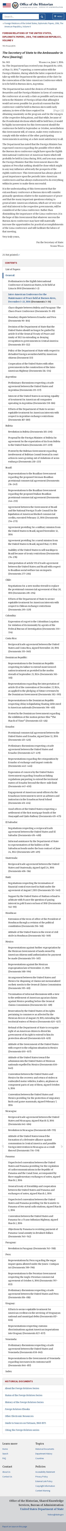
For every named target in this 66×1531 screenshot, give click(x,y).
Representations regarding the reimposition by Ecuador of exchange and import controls (33, 762)
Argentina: (11, 376)
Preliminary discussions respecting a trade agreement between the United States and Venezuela (31, 1349)
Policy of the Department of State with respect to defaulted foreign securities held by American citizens (33, 354)
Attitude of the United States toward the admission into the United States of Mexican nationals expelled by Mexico (33, 1063)
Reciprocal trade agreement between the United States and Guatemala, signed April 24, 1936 (33, 868)
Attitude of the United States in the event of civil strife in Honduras (33, 934)
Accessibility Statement (45, 1472)
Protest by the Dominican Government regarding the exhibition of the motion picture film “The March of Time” (34, 717)
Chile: (8, 580)
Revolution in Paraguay (32, 1248)
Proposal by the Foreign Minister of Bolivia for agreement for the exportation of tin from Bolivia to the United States (34, 441)
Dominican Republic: (16, 657)
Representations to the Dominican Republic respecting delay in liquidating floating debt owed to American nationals (34, 704)
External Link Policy (43, 1481)
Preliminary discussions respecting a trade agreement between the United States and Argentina (31, 386)
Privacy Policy (41, 1476)
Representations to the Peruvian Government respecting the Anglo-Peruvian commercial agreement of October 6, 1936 (33, 1279)
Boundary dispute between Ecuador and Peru (32, 319)
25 (19, 69)
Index (8, 1371)
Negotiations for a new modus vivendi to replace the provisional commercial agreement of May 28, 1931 (34, 589)
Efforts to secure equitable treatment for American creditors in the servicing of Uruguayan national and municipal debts (34, 1314)
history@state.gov (56, 1514)
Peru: (8, 1254)
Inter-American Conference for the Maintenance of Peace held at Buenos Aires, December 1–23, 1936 (32, 298)
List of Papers (12, 269)
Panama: (10, 1156)
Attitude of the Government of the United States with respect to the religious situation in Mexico (33, 1048)
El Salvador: (11, 822)
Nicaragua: (11, 1111)
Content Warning (42, 1490)
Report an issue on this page (14, 1526)
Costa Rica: (11, 638)
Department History (43, 1453)
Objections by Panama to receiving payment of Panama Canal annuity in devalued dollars (33, 1233)
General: (10, 275)
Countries (39, 1458)
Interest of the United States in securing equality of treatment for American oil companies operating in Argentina (33, 400)
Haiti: (8, 877)
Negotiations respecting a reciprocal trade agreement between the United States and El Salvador (32, 832)
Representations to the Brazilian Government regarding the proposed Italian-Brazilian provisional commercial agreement (33, 495)
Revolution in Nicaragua (32, 1130)
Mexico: (9, 941)
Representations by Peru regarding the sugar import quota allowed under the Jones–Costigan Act (33, 1264)
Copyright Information (45, 1486)
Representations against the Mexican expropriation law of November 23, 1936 (29, 968)
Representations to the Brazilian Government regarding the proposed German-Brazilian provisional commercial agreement (33, 479)
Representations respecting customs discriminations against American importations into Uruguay (33, 1330)
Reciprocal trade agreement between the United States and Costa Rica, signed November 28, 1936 (33, 648)
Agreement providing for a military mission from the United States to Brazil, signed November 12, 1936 (34, 531)
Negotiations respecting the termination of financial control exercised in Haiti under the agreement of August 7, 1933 (34, 887)
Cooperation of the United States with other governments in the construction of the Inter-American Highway (32, 367)
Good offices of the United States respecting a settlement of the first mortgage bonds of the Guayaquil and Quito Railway (34, 813)
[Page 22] (59, 110)
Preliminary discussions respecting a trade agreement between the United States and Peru (33, 1294)
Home (5, 1449)
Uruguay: (10, 1303)
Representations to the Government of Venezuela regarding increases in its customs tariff (34, 1362)
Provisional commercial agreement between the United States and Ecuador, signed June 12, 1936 (33, 736)
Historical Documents (44, 1449)
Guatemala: (11, 858)
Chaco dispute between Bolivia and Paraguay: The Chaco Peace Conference (34, 309)
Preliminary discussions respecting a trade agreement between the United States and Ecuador (31, 749)
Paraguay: (10, 1242)
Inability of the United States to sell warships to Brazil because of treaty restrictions (33, 554)
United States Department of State (42, 1509)
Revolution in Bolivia (30, 431)
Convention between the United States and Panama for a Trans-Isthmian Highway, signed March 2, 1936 (33, 1220)
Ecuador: (10, 726)
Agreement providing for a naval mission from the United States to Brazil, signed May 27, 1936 (33, 542)
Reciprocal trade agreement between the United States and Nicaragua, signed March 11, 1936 (33, 1121)
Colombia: (10, 615)
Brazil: (8, 467)
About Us (6, 1472)
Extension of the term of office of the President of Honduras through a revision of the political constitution (34, 923)
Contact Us (7, 1476)
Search (5, 1453)
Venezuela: (11, 1339)
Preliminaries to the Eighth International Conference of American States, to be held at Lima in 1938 (31, 285)
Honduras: (10, 913)
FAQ (4, 1458)
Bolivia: (9, 425)
